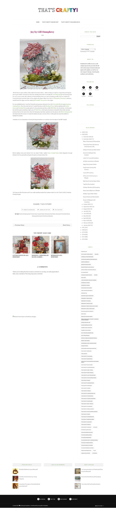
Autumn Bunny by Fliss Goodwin (91, 196)
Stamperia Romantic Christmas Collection (42, 216)
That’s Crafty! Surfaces (86, 427)
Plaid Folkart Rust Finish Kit (87, 311)
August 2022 (86, 209)
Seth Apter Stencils (85, 335)
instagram (90, 96)
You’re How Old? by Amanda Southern (90, 484)
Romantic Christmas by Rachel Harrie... (40, 256)
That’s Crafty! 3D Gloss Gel (86, 406)
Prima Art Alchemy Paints (86, 316)
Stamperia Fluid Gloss (50, 214)
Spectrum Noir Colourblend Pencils (89, 338)
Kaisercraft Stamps (85, 282)
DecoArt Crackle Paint (86, 264)
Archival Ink (84, 251)
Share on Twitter (45, 209)
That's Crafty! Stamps (85, 388)
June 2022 (86, 213)
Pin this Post (58, 209)
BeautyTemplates (26, 505)
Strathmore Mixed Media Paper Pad (88, 348)
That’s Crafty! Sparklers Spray (87, 419)
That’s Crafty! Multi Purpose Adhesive (89, 411)
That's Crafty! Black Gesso (86, 364)
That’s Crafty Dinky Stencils (87, 403)
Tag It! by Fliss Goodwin (89, 184)
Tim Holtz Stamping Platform (87, 447)
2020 (83, 230)
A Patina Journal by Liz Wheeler (91, 161)
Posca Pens (83, 313)
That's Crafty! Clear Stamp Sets (87, 367)
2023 (83, 132)
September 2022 (87, 206)
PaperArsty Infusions (86, 300)
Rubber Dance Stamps (86, 330)
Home (37, 22)
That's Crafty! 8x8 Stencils (86, 358)
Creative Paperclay (85, 261)
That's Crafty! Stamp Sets (86, 385)
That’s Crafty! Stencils (86, 424)
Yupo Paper (94, 453)
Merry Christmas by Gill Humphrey (91, 141)
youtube (97, 89)
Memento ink (84, 293)
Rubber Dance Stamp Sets (86, 327)
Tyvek (94, 450)
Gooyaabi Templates (43, 505)
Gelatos (95, 274)
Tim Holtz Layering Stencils (87, 442)
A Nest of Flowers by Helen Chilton (91, 149)
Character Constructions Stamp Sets (89, 259)
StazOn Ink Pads (84, 345)
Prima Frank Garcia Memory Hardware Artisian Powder (90, 319)
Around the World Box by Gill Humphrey (91, 476)
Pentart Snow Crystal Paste (37, 214)
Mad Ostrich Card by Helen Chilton (91, 181)
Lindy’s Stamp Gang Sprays (86, 290)
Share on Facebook (29, 209)
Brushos (96, 254)
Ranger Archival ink (85, 322)
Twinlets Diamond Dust (86, 450)
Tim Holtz (95, 427)
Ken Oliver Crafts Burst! (86, 287)
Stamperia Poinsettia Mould (63, 214)
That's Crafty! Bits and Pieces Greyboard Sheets (90, 362)
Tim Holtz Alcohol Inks (86, 429)
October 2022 (86, 204)
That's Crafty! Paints (85, 380)
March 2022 (86, 220)
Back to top (98, 505)
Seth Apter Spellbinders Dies (87, 332)
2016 (83, 239)
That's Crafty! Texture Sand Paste (88, 398)
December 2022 (87, 136)
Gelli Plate (83, 277)
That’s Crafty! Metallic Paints (87, 408)
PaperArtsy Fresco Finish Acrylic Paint (89, 306)
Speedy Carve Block (85, 340)
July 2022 (85, 211)
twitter (90, 89)
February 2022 (87, 223)
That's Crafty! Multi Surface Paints (88, 377)
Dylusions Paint (84, 272)
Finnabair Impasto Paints (86, 274)
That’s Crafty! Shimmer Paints (87, 416)
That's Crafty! (84, 353)
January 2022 (86, 225)
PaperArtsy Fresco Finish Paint (87, 308)
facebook (84, 89)
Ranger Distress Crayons (86, 325)
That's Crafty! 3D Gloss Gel (86, 356)
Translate (92, 51)
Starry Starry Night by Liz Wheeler (91, 190)
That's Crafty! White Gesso (86, 401)
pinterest (84, 96)
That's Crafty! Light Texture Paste (88, 375)
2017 (83, 236)
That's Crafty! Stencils (86, 390)
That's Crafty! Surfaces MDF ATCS (88, 393)
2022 (83, 134)
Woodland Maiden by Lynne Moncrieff (28, 469)
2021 (83, 227)
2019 (83, 232)
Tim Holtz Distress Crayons (87, 432)
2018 (83, 234)
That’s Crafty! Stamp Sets (86, 421)
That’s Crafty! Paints (85, 414)
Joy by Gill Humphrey (88, 172)
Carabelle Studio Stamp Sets (87, 256)
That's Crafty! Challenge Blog (70, 22)
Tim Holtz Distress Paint (86, 437)
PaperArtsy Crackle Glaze (86, 303)
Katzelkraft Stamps (85, 285)
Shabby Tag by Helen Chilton (90, 193)
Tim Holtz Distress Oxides (86, 434)
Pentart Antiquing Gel (24, 214)
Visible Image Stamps (85, 453)
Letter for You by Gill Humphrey (21, 256)
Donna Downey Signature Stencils (88, 269)
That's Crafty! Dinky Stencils (87, 372)
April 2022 (86, 218)
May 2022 (85, 216)
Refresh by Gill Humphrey (56, 256)
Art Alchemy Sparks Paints (87, 254)
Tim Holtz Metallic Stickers (87, 445)
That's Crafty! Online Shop (50, 22)
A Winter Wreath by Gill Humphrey (91, 187)
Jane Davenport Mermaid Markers (88, 280)
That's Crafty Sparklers (86, 351)
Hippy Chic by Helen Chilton (90, 164)
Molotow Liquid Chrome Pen (87, 295)
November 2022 (87, 139)
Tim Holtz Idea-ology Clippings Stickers (89, 440)
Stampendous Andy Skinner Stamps (88, 343)
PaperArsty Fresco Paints (86, 298)
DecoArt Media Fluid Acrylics (87, 267)
